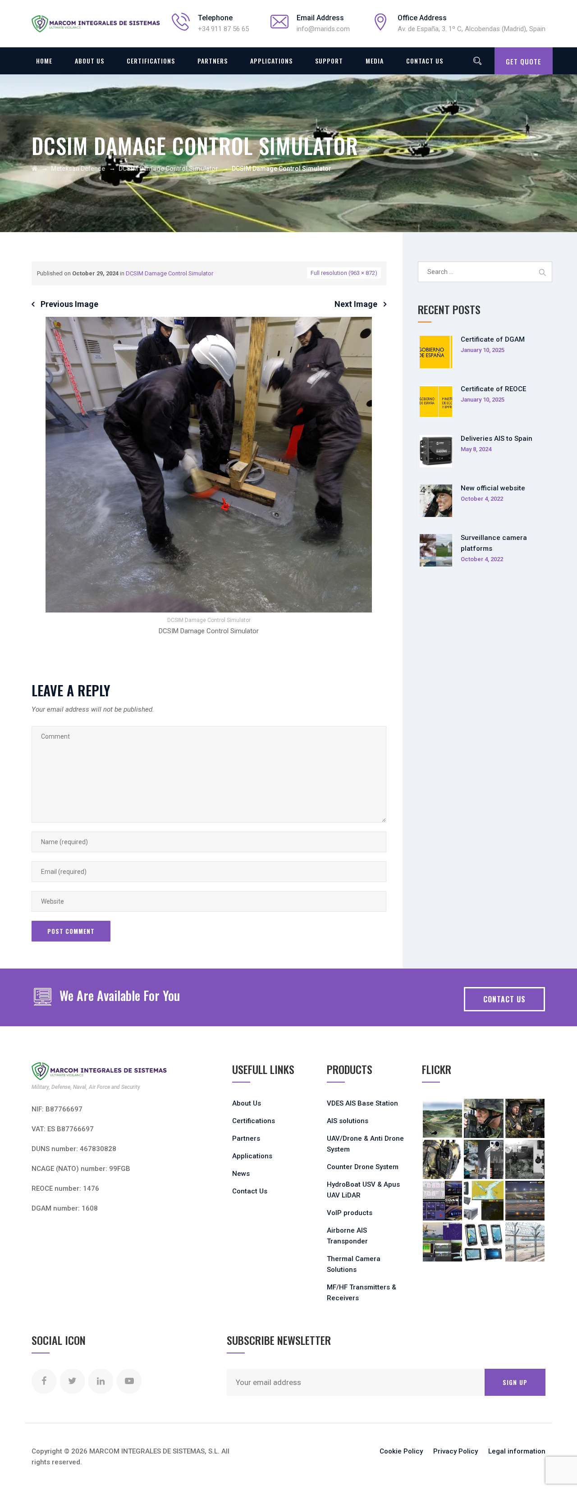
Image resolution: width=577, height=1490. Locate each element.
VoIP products (349, 1213)
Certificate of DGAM (493, 339)
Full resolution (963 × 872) (344, 273)
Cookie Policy (401, 1451)
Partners (212, 60)
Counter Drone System (362, 1167)
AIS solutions (347, 1121)
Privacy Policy (455, 1451)
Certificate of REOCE (493, 389)
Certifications (151, 60)
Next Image (355, 304)
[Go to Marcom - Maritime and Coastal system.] (34, 168)
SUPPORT (329, 60)
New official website (493, 488)
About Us (89, 60)
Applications (271, 60)
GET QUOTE (523, 61)
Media (375, 60)
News (241, 1174)
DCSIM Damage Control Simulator (169, 273)
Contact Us (424, 60)
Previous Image (69, 304)
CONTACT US (504, 999)
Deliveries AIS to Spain (496, 438)
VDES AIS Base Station (362, 1103)
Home (44, 60)
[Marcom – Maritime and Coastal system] (96, 23)
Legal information (516, 1451)
